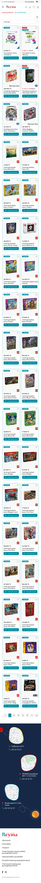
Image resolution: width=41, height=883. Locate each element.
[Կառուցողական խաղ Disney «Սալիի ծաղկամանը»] (11, 228)
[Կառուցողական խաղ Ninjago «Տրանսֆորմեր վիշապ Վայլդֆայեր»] (11, 457)
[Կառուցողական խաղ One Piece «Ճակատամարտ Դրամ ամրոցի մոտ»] (29, 571)
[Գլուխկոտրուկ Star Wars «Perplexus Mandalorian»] (11, 114)
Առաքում (5, 848)
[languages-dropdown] (37, 2)
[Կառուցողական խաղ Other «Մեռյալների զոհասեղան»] (29, 647)
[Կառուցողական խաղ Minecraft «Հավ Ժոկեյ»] (29, 419)
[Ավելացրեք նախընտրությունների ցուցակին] (18, 28)
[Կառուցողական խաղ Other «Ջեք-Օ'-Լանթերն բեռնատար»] (11, 685)
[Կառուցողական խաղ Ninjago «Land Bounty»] (11, 495)
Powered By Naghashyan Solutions (10, 877)
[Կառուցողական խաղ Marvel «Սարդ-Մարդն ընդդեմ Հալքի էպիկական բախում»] (29, 380)
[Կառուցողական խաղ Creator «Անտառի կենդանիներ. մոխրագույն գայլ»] (29, 190)
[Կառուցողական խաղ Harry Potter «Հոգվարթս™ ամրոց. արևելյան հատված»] (11, 342)
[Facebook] (2, 872)
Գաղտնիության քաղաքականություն (16, 860)
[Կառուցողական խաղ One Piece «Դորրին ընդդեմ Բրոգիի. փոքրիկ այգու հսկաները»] (11, 571)
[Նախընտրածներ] (34, 7)
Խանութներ (30, 2)
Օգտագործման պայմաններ (12, 857)
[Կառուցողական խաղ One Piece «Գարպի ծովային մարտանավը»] (11, 609)
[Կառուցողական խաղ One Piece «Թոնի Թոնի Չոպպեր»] (29, 533)
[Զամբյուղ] (38, 7)
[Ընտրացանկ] (4, 7)
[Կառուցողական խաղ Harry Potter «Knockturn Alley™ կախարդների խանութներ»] (29, 342)
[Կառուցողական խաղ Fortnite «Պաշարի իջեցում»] (11, 266)
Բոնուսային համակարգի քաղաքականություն (11, 865)
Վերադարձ (6, 840)
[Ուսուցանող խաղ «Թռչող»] (29, 37)
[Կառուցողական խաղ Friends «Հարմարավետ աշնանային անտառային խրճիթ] (29, 304)
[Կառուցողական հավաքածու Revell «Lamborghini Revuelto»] (29, 685)
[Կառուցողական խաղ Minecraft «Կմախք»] (11, 419)
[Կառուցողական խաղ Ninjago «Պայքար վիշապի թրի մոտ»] (29, 457)
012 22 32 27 (16, 750)
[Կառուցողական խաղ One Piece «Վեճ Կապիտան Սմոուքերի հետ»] (11, 533)
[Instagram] (6, 872)
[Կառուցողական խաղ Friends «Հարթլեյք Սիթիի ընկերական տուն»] (11, 304)
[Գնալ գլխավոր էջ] (11, 7)
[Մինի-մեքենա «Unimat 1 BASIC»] (29, 114)
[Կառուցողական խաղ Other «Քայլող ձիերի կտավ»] (11, 647)
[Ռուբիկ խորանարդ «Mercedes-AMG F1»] (29, 75)
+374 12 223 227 (9, 2)
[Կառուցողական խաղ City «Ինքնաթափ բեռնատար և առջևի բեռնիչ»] (29, 152)
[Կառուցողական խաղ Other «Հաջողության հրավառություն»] (29, 609)
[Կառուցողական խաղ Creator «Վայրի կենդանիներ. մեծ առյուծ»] (11, 190)
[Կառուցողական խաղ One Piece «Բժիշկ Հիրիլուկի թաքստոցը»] (29, 495)
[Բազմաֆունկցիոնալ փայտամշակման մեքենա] (11, 75)
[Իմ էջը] (30, 7)
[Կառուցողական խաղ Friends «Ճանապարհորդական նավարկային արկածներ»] (29, 266)
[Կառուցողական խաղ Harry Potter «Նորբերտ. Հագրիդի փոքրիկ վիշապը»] (11, 380)
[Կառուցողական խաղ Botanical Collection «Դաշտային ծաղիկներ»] (11, 152)
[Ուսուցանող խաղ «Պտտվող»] (11, 37)
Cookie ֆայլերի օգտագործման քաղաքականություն (13, 852)
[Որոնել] (26, 7)
